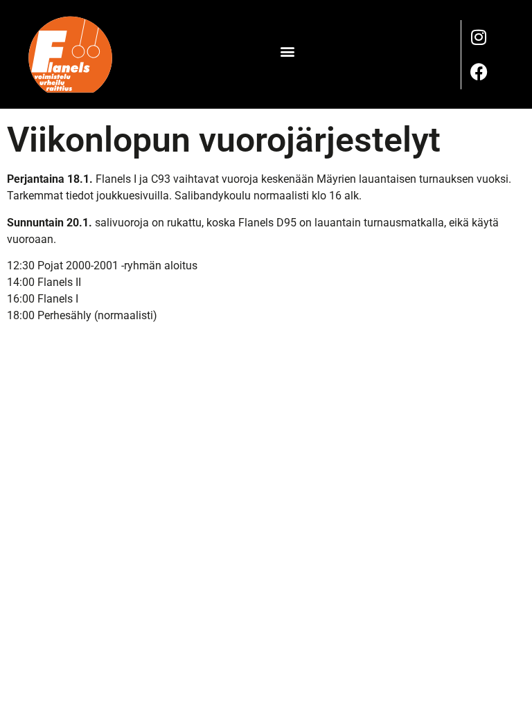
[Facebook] (478, 72)
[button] (287, 50)
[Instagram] (478, 37)
